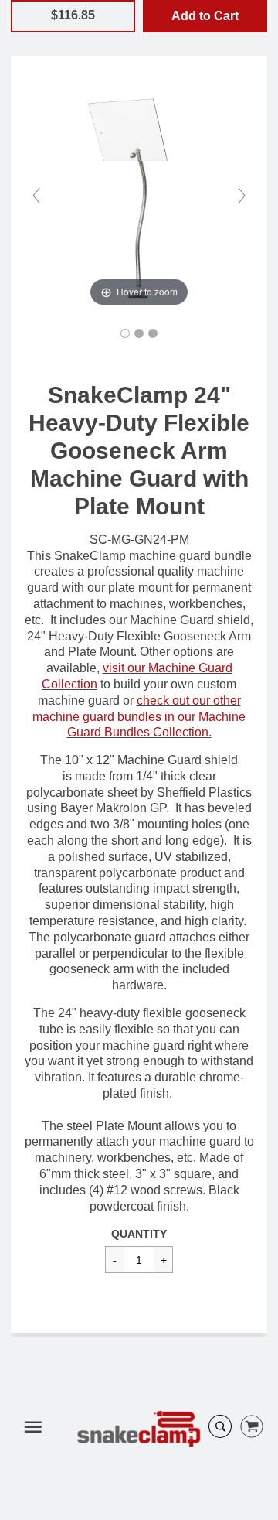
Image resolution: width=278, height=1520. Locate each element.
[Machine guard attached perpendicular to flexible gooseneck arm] (153, 333)
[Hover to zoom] (139, 194)
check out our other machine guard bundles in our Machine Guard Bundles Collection (139, 717)
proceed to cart (137, 53)
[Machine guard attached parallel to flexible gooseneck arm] (139, 333)
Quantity (139, 1234)
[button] (205, 16)
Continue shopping (175, 37)
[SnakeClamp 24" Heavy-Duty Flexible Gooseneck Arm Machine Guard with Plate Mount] (125, 333)
